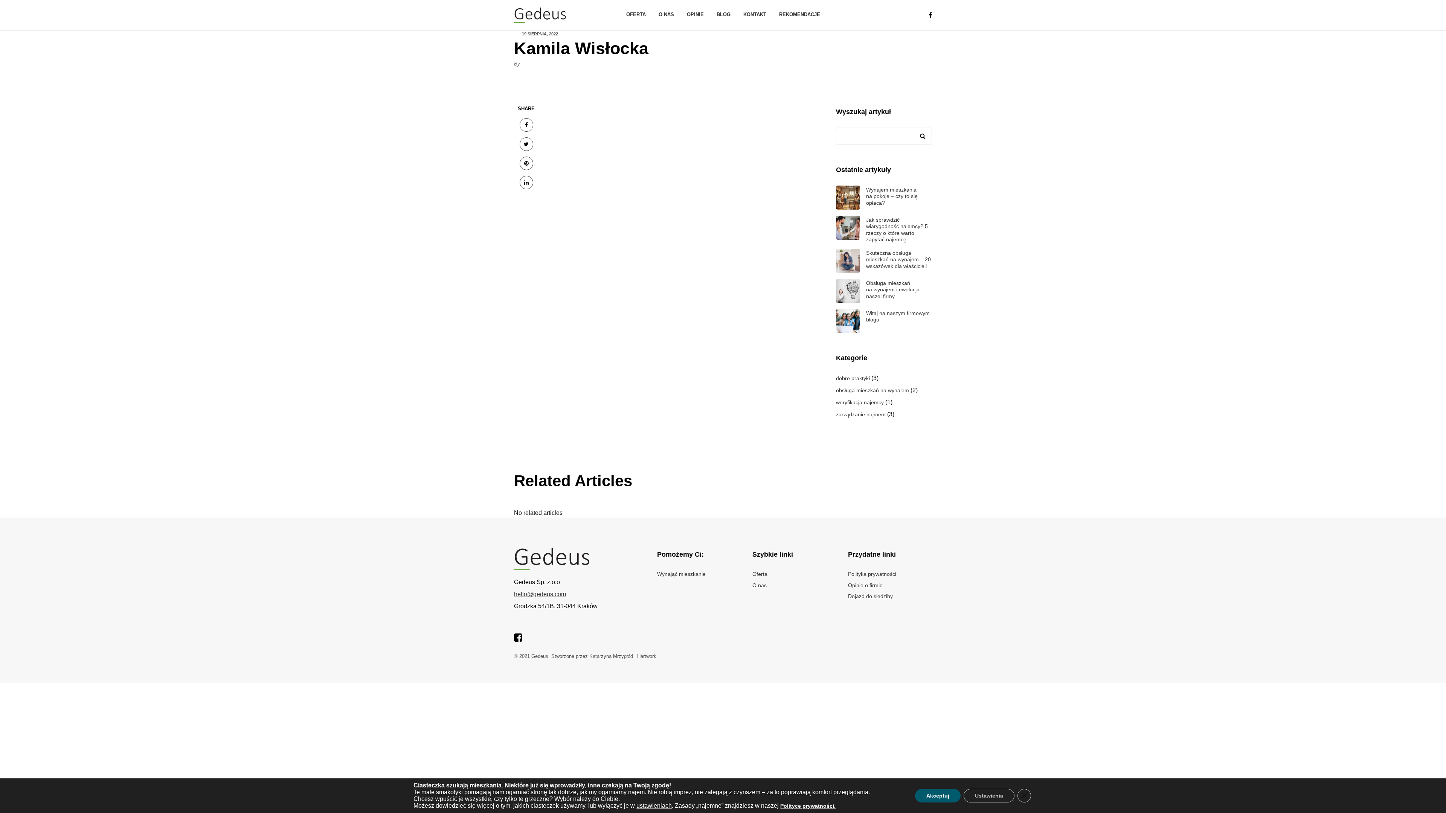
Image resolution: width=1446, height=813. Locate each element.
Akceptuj (937, 796)
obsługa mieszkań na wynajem (872, 390)
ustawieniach (654, 805)
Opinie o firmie (865, 585)
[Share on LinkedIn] (526, 182)
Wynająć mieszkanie (681, 574)
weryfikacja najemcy (860, 402)
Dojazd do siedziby (870, 596)
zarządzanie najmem (861, 414)
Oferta (636, 14)
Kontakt (754, 14)
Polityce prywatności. (808, 806)
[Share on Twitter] (526, 144)
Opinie (695, 14)
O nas (666, 14)
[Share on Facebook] (526, 125)
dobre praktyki (853, 378)
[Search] (922, 136)
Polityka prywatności (872, 574)
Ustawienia (989, 796)
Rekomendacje (799, 14)
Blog (724, 14)
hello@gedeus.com (540, 594)
